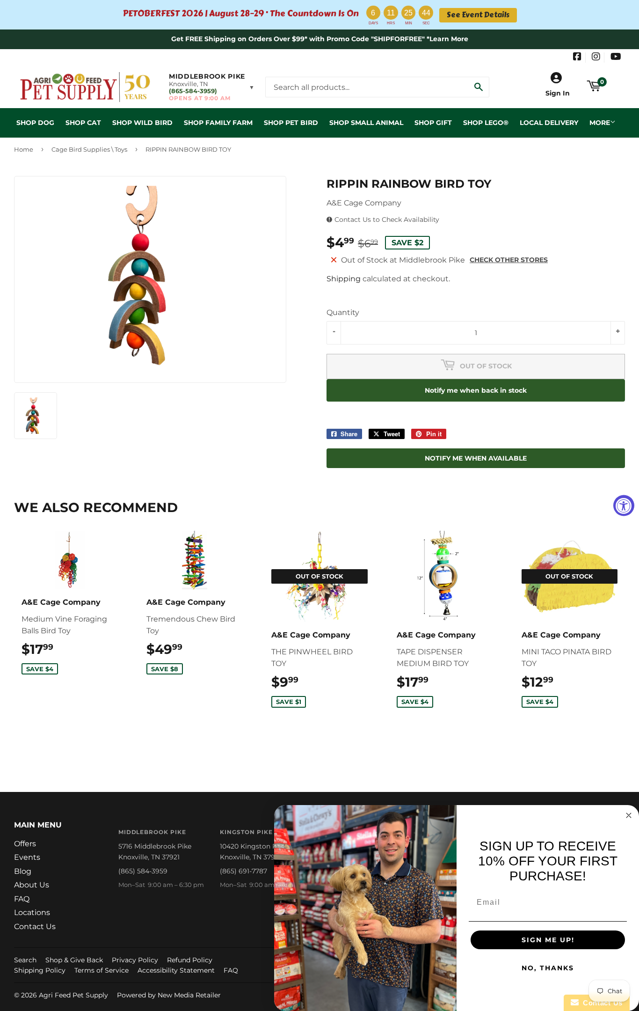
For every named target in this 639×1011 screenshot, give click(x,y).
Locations (32, 912)
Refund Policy (189, 960)
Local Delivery (549, 122)
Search (25, 960)
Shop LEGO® (485, 122)
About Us (31, 884)
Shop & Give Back (74, 960)
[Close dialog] (628, 815)
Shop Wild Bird (142, 122)
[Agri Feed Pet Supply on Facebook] (577, 57)
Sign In (557, 93)
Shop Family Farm (218, 122)
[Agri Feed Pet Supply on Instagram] (596, 57)
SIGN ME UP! (548, 940)
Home (23, 149)
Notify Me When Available (476, 458)
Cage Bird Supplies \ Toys (89, 149)
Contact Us (35, 926)
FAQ (21, 898)
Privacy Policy (135, 960)
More (599, 122)
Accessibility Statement (176, 970)
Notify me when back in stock (476, 390)
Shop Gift (433, 122)
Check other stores (509, 260)
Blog (22, 871)
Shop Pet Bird (291, 122)
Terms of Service (101, 970)
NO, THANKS (548, 968)
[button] (211, 87)
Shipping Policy (39, 970)
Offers (25, 843)
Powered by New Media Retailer (169, 995)
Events (27, 857)
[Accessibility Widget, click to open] (623, 505)
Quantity (343, 312)
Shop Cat (83, 122)
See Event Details (478, 15)
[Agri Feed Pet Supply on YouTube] (615, 57)
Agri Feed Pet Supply (73, 995)
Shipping (344, 278)
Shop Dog (35, 122)
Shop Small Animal (366, 122)
